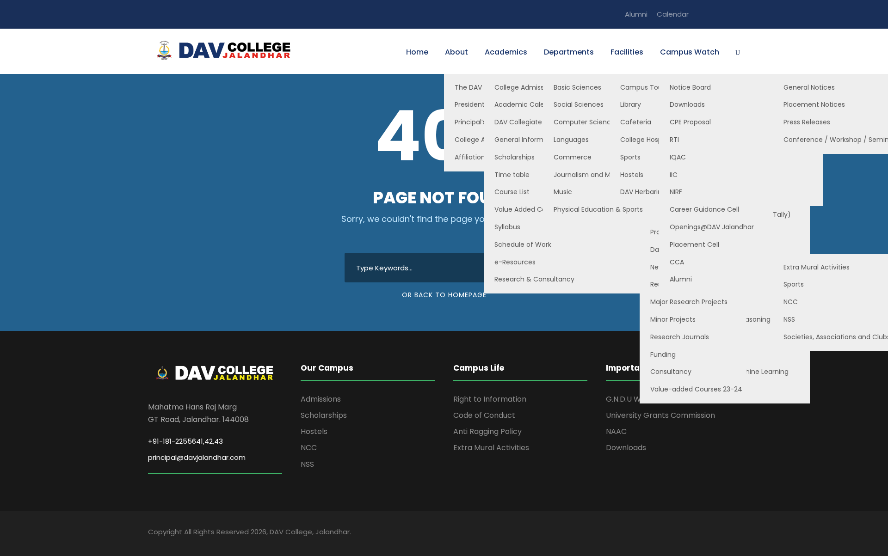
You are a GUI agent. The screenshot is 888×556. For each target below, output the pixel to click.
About (456, 52)
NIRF (676, 191)
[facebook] (703, 14)
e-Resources (515, 262)
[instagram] (737, 14)
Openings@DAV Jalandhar (712, 227)
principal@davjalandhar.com (197, 457)
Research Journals (679, 337)
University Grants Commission (660, 415)
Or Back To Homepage (444, 294)
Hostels (314, 431)
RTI (674, 139)
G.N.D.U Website (635, 399)
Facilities (626, 52)
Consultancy (670, 371)
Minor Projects (673, 319)
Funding (663, 354)
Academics (506, 52)
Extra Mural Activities (491, 447)
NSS (307, 464)
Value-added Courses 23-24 (696, 389)
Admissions (321, 399)
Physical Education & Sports (598, 209)
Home (417, 52)
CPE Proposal (690, 122)
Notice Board (690, 87)
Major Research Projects (689, 301)
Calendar (673, 14)
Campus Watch (689, 52)
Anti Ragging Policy (487, 431)
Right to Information (489, 399)
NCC (309, 447)
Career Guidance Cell (704, 209)
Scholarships (324, 415)
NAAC (616, 431)
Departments (569, 52)
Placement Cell (694, 244)
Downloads (687, 104)
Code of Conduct (484, 415)
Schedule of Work (522, 244)
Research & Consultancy (534, 279)
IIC (674, 174)
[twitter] (720, 14)
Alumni (636, 14)
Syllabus (507, 227)
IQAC (678, 157)
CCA (677, 262)
